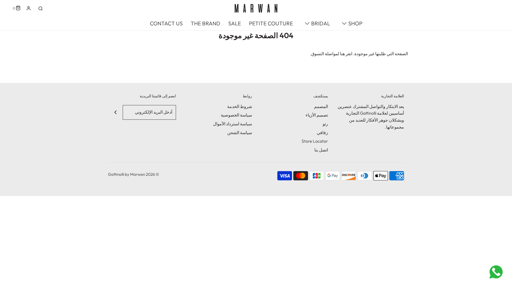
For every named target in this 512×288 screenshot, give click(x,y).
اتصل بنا (321, 150)
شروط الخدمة (239, 106)
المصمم (321, 106)
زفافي (322, 132)
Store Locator (315, 141)
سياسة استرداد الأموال (232, 123)
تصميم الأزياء (317, 115)
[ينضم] (115, 112)
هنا (342, 53)
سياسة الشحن (239, 132)
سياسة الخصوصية (236, 115)
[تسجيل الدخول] (28, 8)
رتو (325, 123)
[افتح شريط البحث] (40, 8)
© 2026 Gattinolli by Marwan (133, 174)
